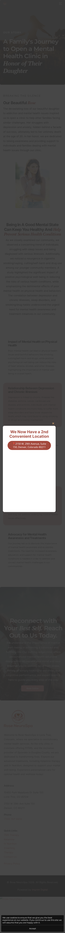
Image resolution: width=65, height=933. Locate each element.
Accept (32, 928)
